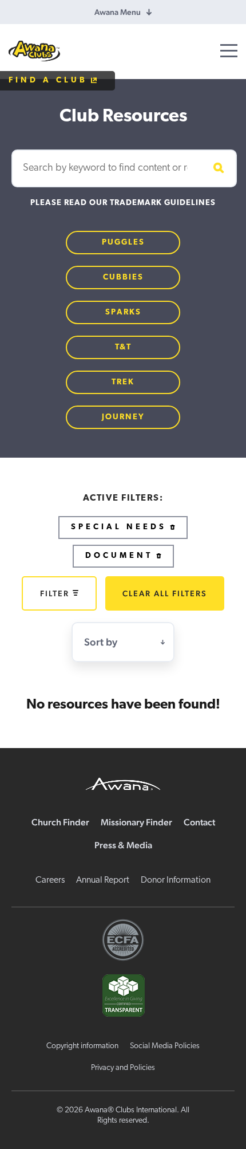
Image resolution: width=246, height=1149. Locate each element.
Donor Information (176, 880)
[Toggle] (228, 50)
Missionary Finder (136, 822)
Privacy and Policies (123, 1068)
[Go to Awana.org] (123, 782)
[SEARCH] (217, 168)
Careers (50, 880)
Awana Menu (117, 12)
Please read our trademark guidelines (123, 203)
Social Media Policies (165, 1046)
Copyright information (82, 1046)
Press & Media (123, 845)
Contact (199, 822)
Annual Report (102, 880)
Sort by (100, 642)
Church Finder (60, 822)
